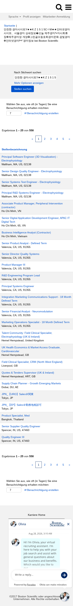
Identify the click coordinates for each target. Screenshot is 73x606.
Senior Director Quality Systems (20, 253)
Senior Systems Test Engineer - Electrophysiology (31, 181)
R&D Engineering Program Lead (21, 275)
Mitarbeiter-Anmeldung (56, 16)
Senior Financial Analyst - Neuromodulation (27, 311)
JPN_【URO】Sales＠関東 (18, 394)
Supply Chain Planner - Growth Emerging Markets (31, 383)
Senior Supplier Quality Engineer (21, 426)
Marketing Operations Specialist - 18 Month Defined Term (36, 322)
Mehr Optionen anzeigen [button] (29, 82)
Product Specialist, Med (16, 415)
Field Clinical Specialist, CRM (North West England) (32, 361)
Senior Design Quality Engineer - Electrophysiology (32, 171)
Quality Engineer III (13, 437)
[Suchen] (59, 7)
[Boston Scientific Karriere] (13, 7)
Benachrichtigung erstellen (42, 113)
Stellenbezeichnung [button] (14, 149)
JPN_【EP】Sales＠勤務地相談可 (22, 404)
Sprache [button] (13, 16)
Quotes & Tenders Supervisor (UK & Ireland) (28, 372)
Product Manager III (13, 264)
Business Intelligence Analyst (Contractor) (26, 232)
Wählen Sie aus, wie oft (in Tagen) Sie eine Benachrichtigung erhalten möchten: (31, 106)
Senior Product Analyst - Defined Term (24, 243)
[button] (68, 7)
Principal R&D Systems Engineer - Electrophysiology (32, 192)
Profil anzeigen (32, 16)
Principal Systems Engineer (18, 286)
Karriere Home (36, 514)
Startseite (9, 25)
